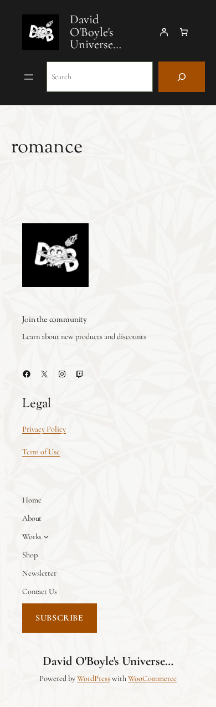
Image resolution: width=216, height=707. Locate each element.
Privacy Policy (44, 429)
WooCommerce (152, 678)
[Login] (164, 32)
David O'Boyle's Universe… (95, 32)
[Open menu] (28, 77)
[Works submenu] (46, 536)
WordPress (93, 678)
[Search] (181, 77)
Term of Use (41, 452)
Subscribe (59, 617)
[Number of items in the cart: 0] (184, 32)
